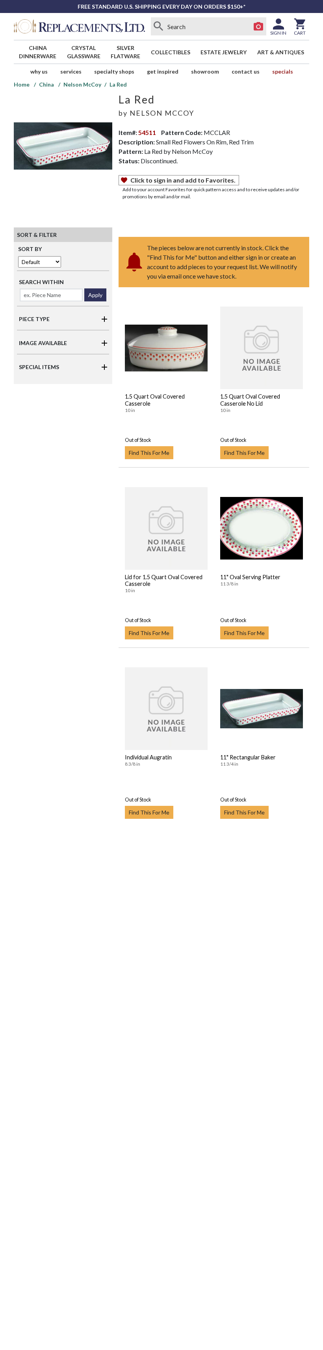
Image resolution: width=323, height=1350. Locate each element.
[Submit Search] (159, 26)
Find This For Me (149, 452)
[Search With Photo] (258, 26)
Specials (282, 71)
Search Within (41, 282)
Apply (95, 295)
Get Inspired (162, 71)
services (71, 71)
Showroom (205, 71)
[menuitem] (38, 52)
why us (39, 71)
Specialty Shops (114, 71)
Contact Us (246, 71)
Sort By (30, 249)
